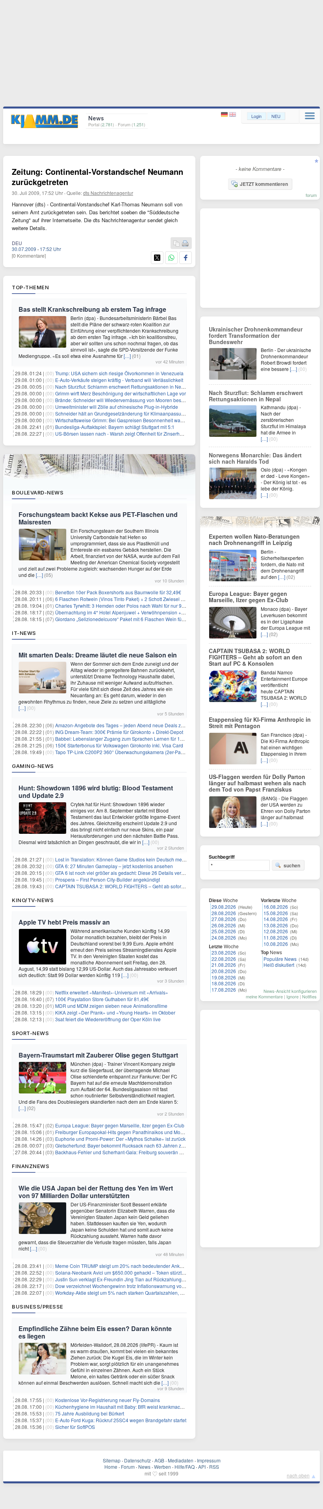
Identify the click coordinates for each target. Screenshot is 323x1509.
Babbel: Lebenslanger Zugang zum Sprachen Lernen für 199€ (121, 738)
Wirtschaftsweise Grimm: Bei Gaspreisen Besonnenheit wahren (122, 420)
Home (110, 1466)
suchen (292, 865)
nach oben (298, 1475)
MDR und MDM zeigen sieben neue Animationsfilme (111, 1005)
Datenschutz (137, 1460)
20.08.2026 (224, 971)
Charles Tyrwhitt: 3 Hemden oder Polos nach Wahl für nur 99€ (121, 605)
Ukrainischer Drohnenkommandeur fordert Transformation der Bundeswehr (256, 335)
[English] (232, 114)
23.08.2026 (224, 952)
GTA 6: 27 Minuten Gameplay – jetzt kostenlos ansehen (114, 866)
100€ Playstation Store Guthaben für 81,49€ (102, 999)
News (144, 1466)
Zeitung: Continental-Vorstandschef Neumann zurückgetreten (97, 176)
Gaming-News (33, 766)
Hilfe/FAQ (184, 1466)
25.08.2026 (224, 931)
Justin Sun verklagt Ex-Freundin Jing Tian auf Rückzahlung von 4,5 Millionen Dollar (144, 1279)
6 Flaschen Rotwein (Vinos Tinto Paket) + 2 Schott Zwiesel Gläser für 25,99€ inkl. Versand (151, 598)
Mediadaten (180, 1460)
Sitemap (112, 1460)
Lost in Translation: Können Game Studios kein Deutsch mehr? (122, 859)
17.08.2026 (224, 989)
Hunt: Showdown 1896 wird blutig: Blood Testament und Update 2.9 (96, 791)
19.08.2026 (224, 977)
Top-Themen (30, 287)
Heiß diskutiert (279, 964)
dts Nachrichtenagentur (108, 192)
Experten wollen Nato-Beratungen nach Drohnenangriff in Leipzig (254, 539)
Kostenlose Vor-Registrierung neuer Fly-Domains (107, 1400)
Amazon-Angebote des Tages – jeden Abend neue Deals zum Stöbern (130, 725)
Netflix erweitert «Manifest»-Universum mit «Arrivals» (111, 992)
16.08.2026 (276, 906)
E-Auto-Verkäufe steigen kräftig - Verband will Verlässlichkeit (119, 379)
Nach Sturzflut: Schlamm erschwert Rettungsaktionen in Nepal (121, 386)
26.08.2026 (224, 925)
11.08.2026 (276, 937)
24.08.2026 (224, 937)
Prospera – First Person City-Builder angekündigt (107, 879)
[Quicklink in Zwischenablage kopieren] (176, 244)
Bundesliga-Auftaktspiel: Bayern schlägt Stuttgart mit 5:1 (114, 426)
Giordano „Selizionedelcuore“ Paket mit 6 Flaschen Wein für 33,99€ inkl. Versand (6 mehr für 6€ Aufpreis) (167, 619)
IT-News (24, 633)
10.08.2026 (276, 943)
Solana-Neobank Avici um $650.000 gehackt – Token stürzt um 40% (127, 1272)
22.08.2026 (224, 958)
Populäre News (280, 958)
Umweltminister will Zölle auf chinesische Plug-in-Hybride (116, 406)
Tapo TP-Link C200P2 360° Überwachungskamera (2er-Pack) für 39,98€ (132, 752)
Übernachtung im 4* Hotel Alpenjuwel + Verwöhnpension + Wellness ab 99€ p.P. (141, 612)
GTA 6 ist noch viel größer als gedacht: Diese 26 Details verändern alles (131, 872)
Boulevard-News (37, 492)
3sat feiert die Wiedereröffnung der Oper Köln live (108, 1019)
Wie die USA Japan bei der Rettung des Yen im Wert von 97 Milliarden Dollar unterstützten (96, 1191)
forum (311, 195)
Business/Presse (37, 1306)
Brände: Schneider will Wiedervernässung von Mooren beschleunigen (130, 400)
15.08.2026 (276, 913)
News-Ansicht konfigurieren (290, 991)
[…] (127, 355)
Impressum (209, 1460)
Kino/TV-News (33, 900)
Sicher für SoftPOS (75, 1426)
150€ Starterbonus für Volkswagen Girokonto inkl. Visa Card (119, 745)
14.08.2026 (276, 919)
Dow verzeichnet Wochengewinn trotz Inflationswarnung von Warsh (127, 1285)
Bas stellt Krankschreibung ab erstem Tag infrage (92, 309)
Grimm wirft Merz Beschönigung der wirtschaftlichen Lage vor (120, 393)
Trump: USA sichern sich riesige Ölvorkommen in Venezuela (119, 373)
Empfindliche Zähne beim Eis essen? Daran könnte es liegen (95, 1332)
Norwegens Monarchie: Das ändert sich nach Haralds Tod (255, 458)
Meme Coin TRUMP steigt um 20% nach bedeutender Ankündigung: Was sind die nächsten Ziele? (160, 1265)
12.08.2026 (276, 931)
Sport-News (30, 1033)
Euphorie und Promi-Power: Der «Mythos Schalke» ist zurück (120, 1138)
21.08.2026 (224, 964)
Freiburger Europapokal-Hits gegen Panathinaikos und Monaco (123, 1132)
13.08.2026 (276, 925)
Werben (162, 1466)
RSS (214, 1466)
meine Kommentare (264, 996)
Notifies (309, 996)
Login (256, 116)
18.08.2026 (224, 983)
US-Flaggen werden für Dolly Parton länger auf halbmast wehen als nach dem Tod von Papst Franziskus (257, 783)
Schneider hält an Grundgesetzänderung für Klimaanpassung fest (125, 413)
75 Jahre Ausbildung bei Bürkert (89, 1413)
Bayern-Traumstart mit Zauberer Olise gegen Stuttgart (98, 1055)
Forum (128, 1466)
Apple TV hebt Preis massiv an (64, 922)
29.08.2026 (224, 906)
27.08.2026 (224, 919)
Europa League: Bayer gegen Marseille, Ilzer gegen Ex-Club (119, 1125)
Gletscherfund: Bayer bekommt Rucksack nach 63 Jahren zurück (124, 1145)
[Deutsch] (225, 114)
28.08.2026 (224, 913)
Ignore (292, 996)
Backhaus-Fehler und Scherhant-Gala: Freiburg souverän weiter (123, 1152)
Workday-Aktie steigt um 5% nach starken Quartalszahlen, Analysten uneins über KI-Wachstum (156, 1292)
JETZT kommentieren (264, 183)
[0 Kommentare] (29, 255)
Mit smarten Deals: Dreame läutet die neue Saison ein (98, 654)
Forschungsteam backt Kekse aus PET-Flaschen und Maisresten (98, 518)
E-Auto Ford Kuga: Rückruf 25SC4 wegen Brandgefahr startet (120, 1420)
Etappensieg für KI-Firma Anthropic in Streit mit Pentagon (260, 722)
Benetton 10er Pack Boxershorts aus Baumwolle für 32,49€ (118, 592)
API (202, 1466)
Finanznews (30, 1166)
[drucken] (185, 244)
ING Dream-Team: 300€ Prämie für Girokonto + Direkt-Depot (119, 731)
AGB (159, 1460)
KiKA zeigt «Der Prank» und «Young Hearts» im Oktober (115, 1012)
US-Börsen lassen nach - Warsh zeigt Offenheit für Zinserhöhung (124, 433)
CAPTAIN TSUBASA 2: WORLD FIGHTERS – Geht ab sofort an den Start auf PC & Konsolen (153, 886)
